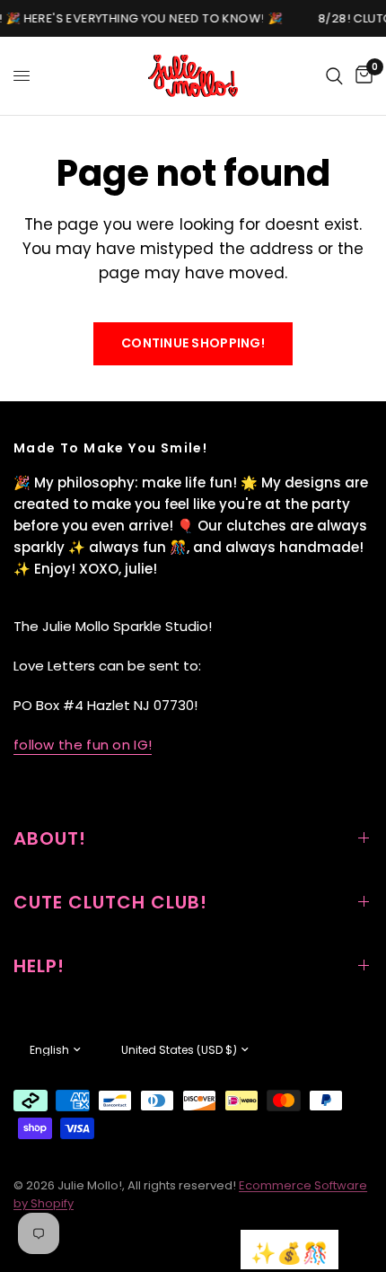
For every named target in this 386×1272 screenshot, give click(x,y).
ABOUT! (49, 838)
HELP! (39, 965)
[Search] (334, 76)
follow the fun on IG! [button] (82, 744)
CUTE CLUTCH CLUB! (110, 902)
